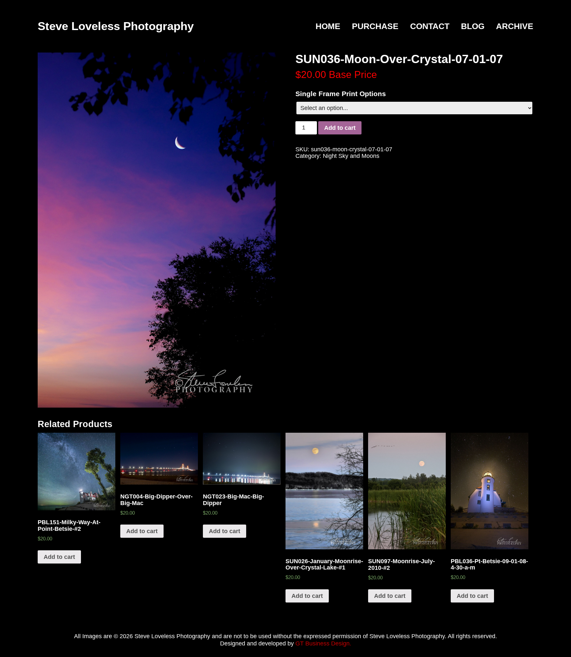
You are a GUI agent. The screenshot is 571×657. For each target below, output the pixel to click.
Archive (514, 26)
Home (328, 26)
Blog (472, 26)
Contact (429, 26)
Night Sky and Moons (351, 156)
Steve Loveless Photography (116, 25)
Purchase (375, 26)
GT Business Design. (323, 643)
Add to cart (340, 128)
